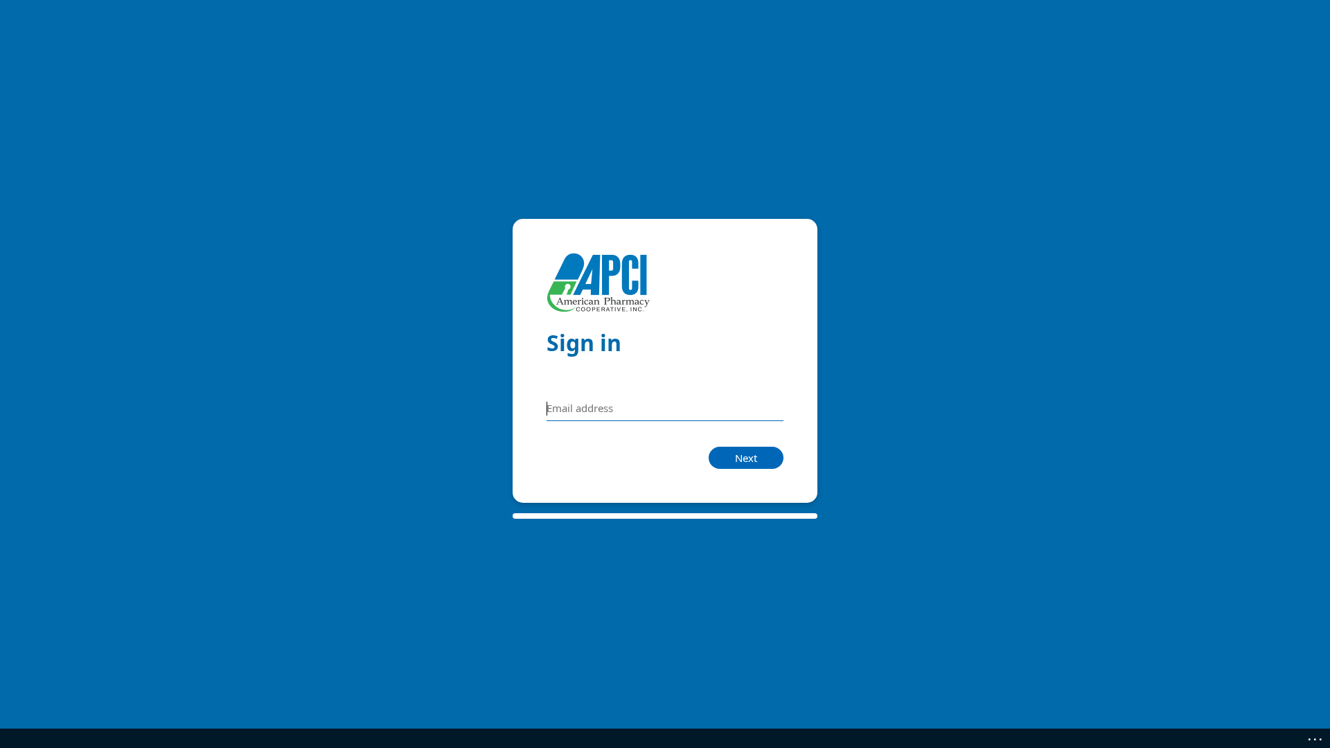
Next (746, 458)
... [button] (1316, 736)
